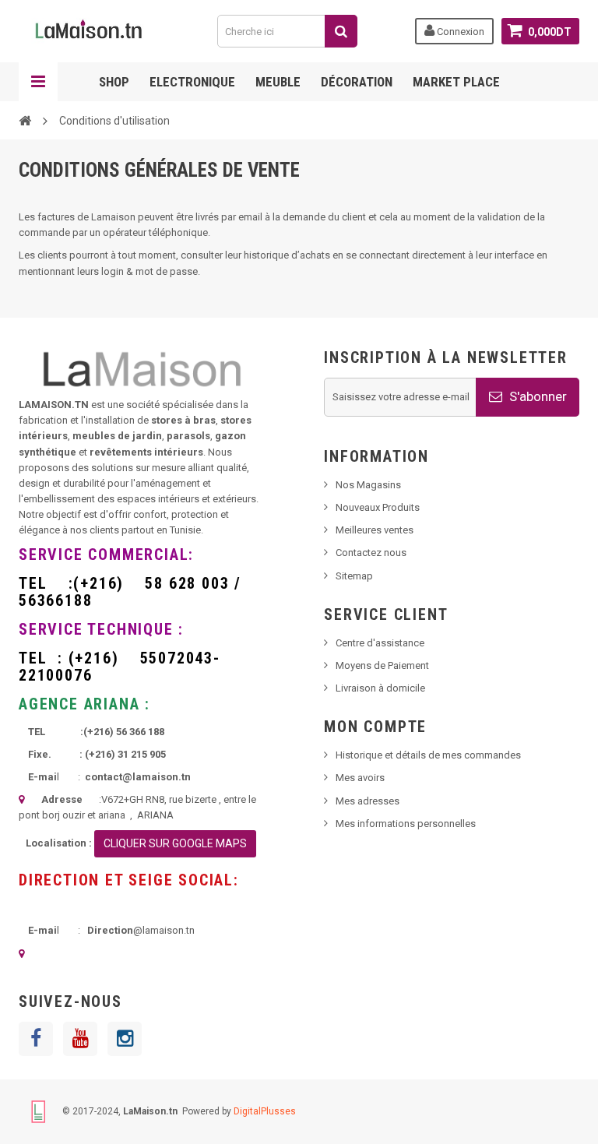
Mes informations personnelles (406, 823)
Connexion (459, 31)
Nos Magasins (368, 485)
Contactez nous (371, 552)
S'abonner (536, 396)
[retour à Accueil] (25, 120)
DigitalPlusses (265, 1110)
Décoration (356, 82)
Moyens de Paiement (382, 665)
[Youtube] (80, 1039)
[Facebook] (36, 1039)
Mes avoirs (360, 777)
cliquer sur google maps (175, 843)
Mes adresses (367, 801)
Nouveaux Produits (378, 507)
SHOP (114, 82)
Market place (456, 82)
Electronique (192, 82)
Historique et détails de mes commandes (428, 755)
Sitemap (354, 576)
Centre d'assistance (380, 643)
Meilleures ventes (374, 530)
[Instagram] (124, 1039)
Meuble (278, 82)
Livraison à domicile (380, 688)
